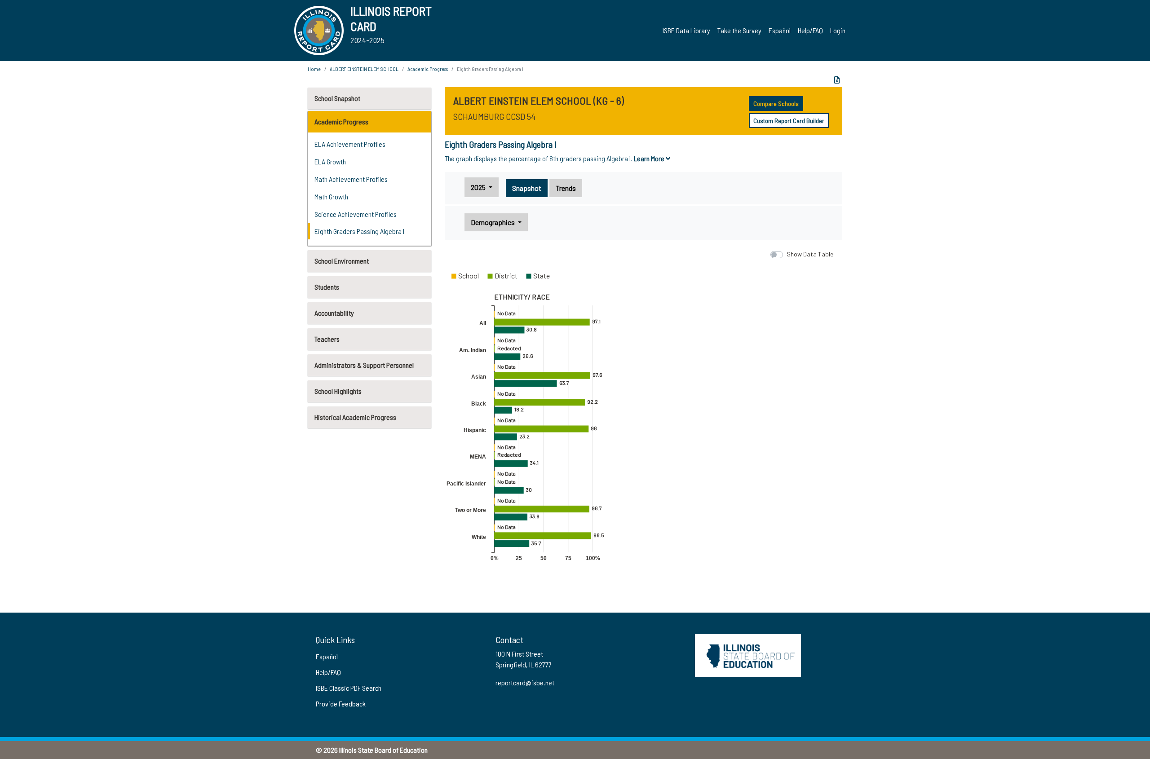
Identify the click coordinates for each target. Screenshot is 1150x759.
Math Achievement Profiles (351, 179)
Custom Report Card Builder (788, 120)
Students (326, 286)
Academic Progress (341, 121)
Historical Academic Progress (355, 417)
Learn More (650, 158)
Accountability (334, 313)
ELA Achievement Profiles (349, 144)
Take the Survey (739, 30)
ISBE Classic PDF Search (348, 688)
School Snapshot (337, 98)
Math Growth (331, 196)
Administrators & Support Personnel (364, 365)
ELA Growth (330, 161)
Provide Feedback (341, 703)
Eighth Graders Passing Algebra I (359, 231)
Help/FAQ (810, 30)
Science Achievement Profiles (355, 214)
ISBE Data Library (686, 30)
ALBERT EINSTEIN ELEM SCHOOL (364, 69)
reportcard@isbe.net (524, 682)
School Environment (341, 260)
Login (837, 30)
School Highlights (338, 391)
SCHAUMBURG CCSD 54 (494, 116)
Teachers (327, 339)
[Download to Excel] (837, 80)
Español (780, 30)
